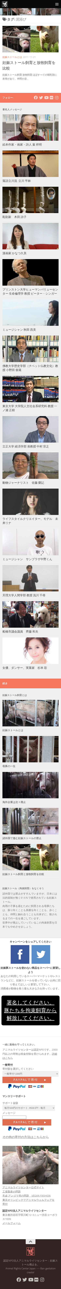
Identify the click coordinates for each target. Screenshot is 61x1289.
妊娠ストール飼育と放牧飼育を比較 (23, 874)
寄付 (5, 1204)
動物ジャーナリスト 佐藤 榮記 (23, 483)
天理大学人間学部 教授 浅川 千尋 (23, 595)
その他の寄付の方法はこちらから (25, 1137)
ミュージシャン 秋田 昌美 (19, 329)
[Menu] (57, 4)
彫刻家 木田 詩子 (14, 217)
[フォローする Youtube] (46, 98)
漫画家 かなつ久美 (14, 253)
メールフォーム (11, 1223)
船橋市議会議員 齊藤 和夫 (20, 631)
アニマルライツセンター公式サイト (23, 1187)
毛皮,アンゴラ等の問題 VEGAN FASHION (26, 1195)
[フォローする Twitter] (41, 98)
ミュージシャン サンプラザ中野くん (27, 559)
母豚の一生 (8, 766)
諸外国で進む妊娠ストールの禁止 (21, 838)
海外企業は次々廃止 (14, 802)
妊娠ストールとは (12, 57)
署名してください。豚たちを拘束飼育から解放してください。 (30, 1010)
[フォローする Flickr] (51, 98)
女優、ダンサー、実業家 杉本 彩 (26, 668)
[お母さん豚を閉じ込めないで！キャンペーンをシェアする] (20, 963)
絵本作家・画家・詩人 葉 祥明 (22, 144)
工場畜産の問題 (11, 1191)
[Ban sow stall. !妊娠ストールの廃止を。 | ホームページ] (5, 4)
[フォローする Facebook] (36, 98)
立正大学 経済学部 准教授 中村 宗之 (25, 446)
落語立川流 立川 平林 (16, 181)
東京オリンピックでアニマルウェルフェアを (28, 1199)
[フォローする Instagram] (57, 98)
